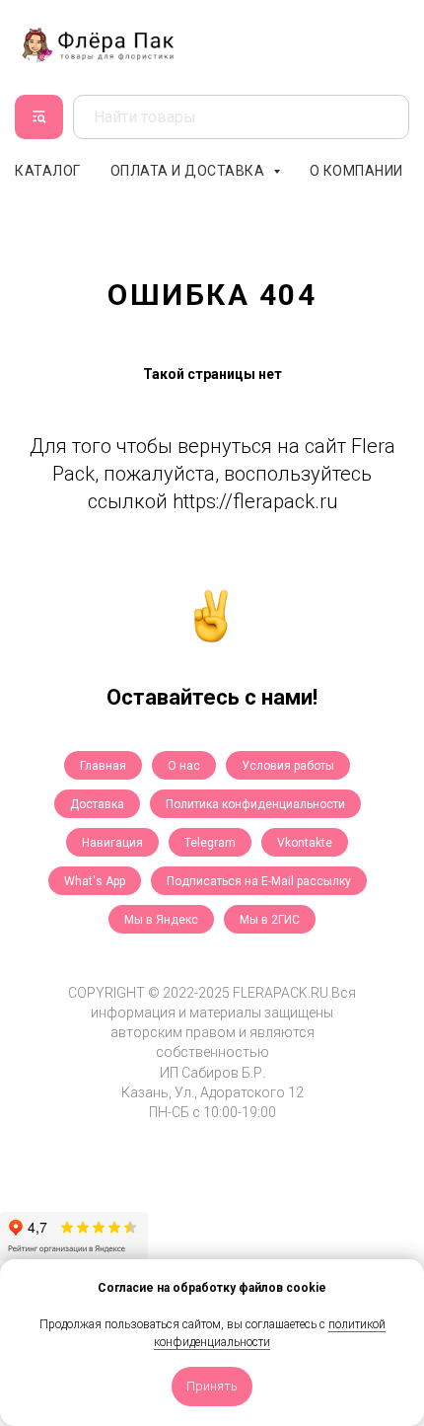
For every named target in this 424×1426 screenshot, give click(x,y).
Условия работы (288, 766)
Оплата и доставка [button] (189, 171)
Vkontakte (304, 843)
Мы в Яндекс (161, 920)
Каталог (48, 171)
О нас (184, 766)
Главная (103, 766)
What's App (94, 881)
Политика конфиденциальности (255, 804)
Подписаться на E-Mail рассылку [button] (259, 881)
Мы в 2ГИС (270, 920)
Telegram (210, 843)
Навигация (112, 843)
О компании (356, 171)
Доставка (97, 804)
